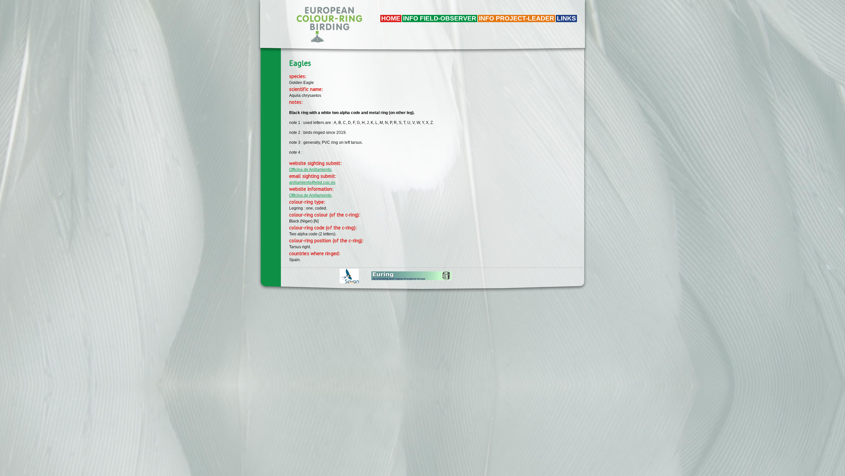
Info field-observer (439, 18)
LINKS (566, 18)
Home (390, 18)
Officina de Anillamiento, (310, 169)
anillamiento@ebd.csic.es (312, 182)
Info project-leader (516, 18)
